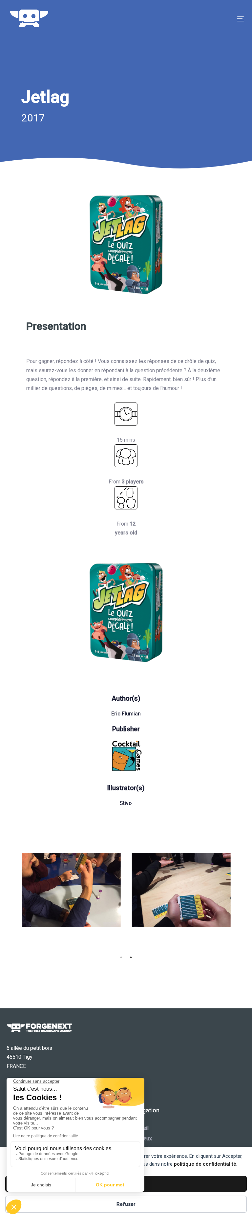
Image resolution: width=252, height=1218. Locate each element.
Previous (11, 902)
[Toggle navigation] (204, 18)
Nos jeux (141, 1138)
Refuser (126, 1204)
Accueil (140, 1128)
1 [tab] (121, 957)
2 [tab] (131, 957)
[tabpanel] (71, 890)
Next (240, 902)
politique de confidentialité (205, 1164)
